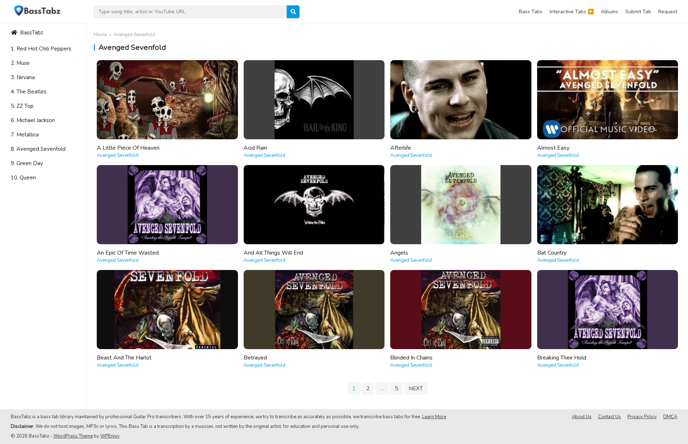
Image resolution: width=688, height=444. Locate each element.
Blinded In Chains (411, 358)
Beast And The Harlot (124, 358)
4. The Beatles (29, 91)
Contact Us (609, 417)
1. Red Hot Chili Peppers (41, 48)
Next (416, 388)
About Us (582, 417)
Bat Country (552, 253)
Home (100, 35)
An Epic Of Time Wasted (128, 253)
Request (667, 11)
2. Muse (20, 63)
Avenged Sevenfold (117, 155)
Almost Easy (553, 148)
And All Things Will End (273, 253)
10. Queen (23, 177)
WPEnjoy (110, 436)
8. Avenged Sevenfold (38, 149)
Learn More (434, 417)
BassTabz (31, 32)
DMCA (670, 417)
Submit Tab (638, 11)
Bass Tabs (531, 11)
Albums (609, 11)
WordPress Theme (73, 436)
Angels (399, 253)
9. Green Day (27, 163)
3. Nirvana (23, 77)
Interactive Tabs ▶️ (572, 11)
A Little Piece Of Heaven (128, 148)
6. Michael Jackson (33, 120)
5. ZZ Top (22, 106)
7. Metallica (25, 134)
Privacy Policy (642, 417)
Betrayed (255, 358)
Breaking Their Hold (561, 358)
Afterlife (400, 148)
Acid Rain (255, 148)
